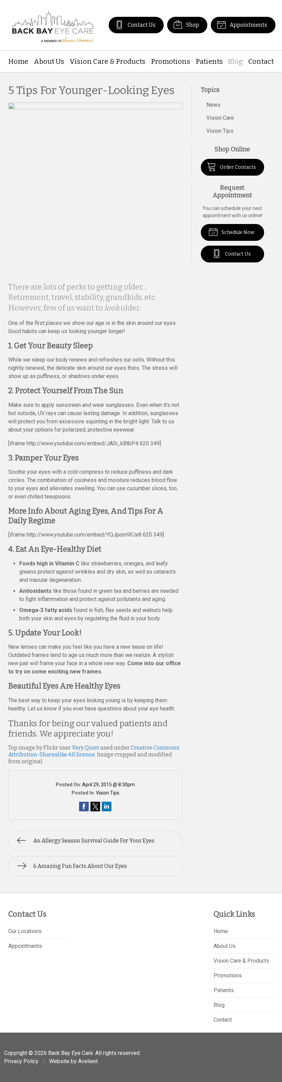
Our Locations (25, 931)
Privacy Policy (21, 1061)
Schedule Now (237, 232)
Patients (209, 61)
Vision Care (220, 118)
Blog (235, 61)
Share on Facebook (84, 806)
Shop (192, 25)
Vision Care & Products (107, 61)
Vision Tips (107, 793)
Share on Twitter (95, 806)
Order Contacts (237, 167)
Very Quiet (85, 747)
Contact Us (141, 25)
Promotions (170, 61)
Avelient (88, 1061)
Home (18, 61)
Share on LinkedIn (106, 806)
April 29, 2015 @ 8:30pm (108, 784)
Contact (261, 61)
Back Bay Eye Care (70, 1053)
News (213, 105)
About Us (49, 61)
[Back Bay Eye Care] (53, 25)
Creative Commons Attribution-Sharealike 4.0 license (94, 751)
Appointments (248, 25)
